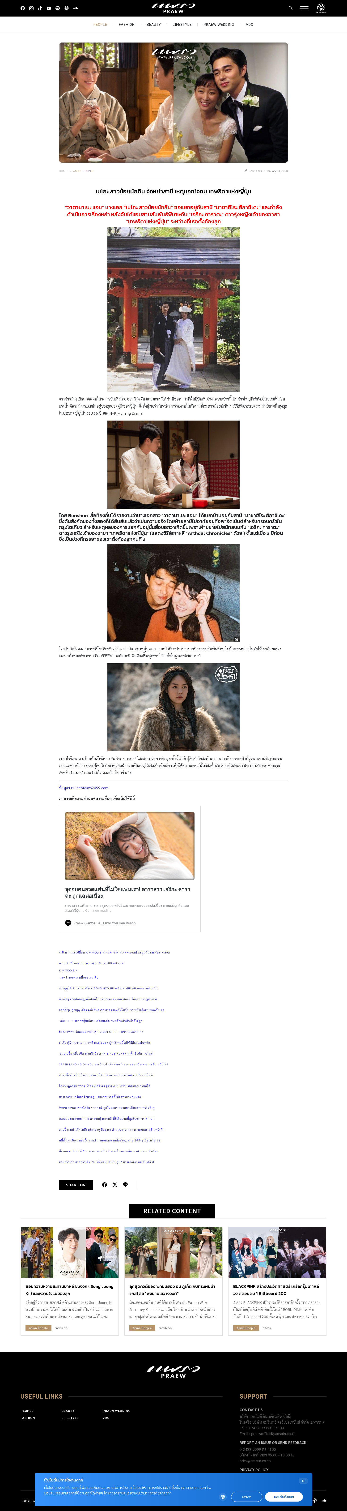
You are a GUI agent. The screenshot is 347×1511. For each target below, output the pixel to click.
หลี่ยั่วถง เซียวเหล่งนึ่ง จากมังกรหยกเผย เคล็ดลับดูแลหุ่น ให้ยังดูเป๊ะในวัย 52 (109, 1140)
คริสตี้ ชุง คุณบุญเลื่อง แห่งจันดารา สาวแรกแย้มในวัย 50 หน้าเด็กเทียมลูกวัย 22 (111, 1010)
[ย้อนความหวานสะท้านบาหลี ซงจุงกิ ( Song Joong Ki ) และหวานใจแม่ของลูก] (69, 1252)
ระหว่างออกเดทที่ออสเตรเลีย (78, 977)
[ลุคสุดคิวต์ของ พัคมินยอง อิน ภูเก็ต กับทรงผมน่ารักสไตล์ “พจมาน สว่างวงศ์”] (173, 1252)
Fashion (127, 24)
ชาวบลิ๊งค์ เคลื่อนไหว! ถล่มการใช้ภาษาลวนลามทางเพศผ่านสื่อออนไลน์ (106, 1075)
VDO (250, 24)
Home (63, 171)
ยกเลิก (246, 1496)
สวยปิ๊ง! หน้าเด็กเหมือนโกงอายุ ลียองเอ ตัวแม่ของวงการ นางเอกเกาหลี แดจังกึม (112, 1129)
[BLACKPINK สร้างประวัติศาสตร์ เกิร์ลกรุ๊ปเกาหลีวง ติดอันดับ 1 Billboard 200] (277, 1252)
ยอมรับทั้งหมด (284, 1496)
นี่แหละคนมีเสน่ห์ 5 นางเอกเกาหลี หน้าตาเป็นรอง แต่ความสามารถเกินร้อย (108, 1151)
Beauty (154, 24)
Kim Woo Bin (68, 970)
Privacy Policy (254, 1469)
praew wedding (219, 24)
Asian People (83, 171)
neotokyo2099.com (92, 787)
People (100, 24)
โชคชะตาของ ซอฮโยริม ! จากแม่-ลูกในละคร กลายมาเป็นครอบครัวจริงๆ (107, 1108)
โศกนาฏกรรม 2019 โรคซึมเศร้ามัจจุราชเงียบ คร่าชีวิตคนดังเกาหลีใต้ (104, 1086)
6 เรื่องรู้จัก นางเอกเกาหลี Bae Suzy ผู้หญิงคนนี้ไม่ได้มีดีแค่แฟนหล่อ (104, 1042)
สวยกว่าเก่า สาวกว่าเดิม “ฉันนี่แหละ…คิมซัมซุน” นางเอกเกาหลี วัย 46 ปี (106, 1162)
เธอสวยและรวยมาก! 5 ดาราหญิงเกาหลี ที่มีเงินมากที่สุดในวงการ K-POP (106, 1118)
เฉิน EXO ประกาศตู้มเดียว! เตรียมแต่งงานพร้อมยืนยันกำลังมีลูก (101, 1021)
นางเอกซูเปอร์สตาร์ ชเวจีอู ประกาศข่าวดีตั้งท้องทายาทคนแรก (100, 1097)
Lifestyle (182, 24)
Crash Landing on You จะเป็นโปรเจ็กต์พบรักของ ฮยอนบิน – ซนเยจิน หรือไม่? (113, 1064)
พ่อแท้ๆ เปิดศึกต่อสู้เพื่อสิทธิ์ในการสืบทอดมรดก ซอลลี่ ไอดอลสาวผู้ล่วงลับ (108, 999)
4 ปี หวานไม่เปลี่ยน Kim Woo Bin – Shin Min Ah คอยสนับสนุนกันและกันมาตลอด (114, 952)
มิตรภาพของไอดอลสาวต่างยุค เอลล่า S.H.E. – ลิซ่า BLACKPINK (101, 1032)
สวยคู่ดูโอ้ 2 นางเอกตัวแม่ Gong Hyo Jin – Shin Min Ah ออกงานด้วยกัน (108, 988)
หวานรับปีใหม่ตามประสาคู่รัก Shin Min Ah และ (91, 963)
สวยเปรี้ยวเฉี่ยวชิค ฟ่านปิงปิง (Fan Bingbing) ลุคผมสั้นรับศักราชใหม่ (106, 1053)
